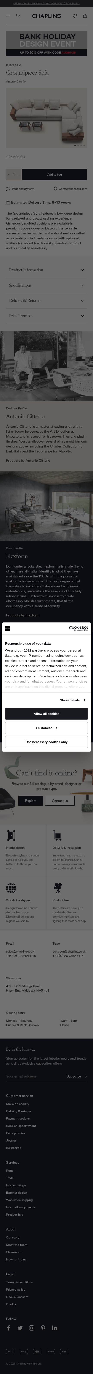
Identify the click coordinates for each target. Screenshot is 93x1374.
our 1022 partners (32, 650)
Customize (44, 728)
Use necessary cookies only (46, 742)
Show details (70, 700)
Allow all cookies (46, 714)
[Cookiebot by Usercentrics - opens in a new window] (69, 628)
